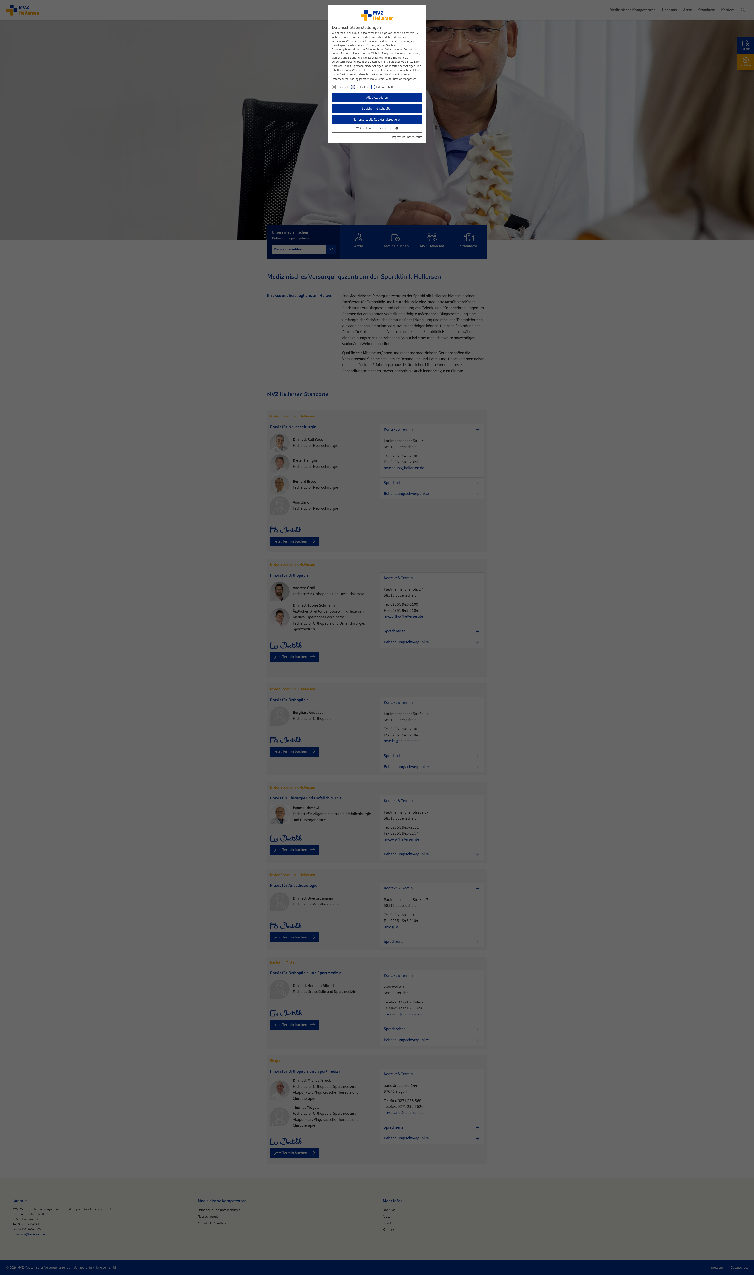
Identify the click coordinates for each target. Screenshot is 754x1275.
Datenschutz (414, 137)
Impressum (398, 137)
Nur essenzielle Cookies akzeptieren (377, 119)
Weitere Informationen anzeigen (375, 128)
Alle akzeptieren (377, 97)
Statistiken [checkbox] (362, 87)
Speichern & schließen (377, 108)
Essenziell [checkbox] (343, 87)
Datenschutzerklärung (370, 74)
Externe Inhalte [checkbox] (385, 87)
